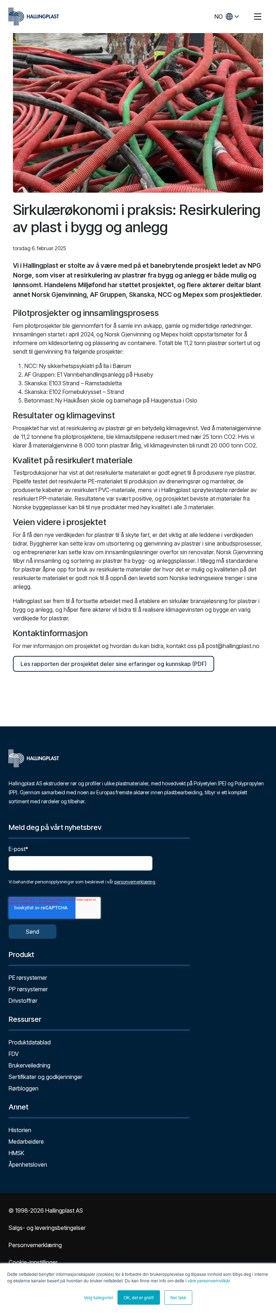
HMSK (16, 1153)
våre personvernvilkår (209, 1280)
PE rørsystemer (28, 977)
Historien (20, 1130)
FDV (14, 1053)
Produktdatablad (30, 1042)
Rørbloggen (23, 1088)
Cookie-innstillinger (33, 1262)
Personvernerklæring (35, 1245)
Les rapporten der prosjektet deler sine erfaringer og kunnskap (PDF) (113, 663)
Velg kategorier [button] (98, 1297)
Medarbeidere (26, 1141)
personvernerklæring (134, 882)
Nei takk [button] (178, 1297)
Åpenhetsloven (28, 1164)
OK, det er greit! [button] (139, 1297)
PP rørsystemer (28, 989)
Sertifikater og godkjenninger (45, 1076)
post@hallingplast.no (232, 645)
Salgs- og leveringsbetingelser (47, 1227)
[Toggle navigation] (257, 16)
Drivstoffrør (23, 1000)
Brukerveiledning (29, 1065)
